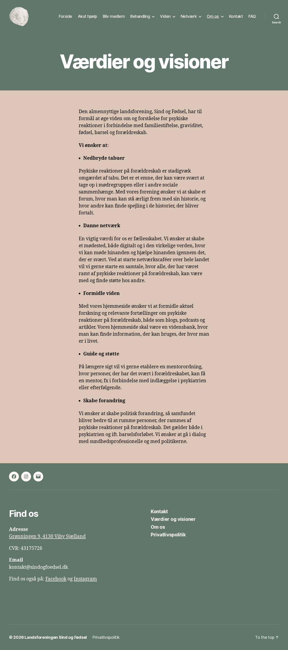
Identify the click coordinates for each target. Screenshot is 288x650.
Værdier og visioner (173, 519)
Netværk (189, 16)
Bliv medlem (114, 16)
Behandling (140, 16)
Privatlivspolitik (168, 535)
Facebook (55, 579)
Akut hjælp (87, 16)
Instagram (85, 579)
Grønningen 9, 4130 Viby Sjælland (47, 536)
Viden (165, 16)
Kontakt (236, 16)
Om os (213, 16)
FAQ (252, 16)
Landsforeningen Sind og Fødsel (56, 637)
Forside (65, 16)
